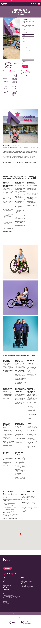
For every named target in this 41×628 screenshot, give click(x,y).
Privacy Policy (5, 586)
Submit (25, 66)
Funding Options (6, 584)
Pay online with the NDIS (25, 580)
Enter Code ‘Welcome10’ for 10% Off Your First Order (21, 0)
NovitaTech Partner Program (26, 587)
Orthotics (5, 601)
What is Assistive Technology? (27, 581)
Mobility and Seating (7, 604)
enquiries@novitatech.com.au (28, 75)
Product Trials (6, 589)
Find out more (7, 568)
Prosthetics (5, 602)
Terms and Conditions (7, 585)
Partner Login (23, 585)
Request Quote (6, 587)
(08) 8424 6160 (26, 72)
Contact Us (23, 582)
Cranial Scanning (6, 603)
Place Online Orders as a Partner (27, 586)
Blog (4, 577)
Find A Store (5, 581)
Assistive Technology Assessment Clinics (10, 597)
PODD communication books (8, 595)
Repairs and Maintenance (8, 600)
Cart (4, 580)
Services (5, 593)
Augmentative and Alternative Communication (11, 596)
